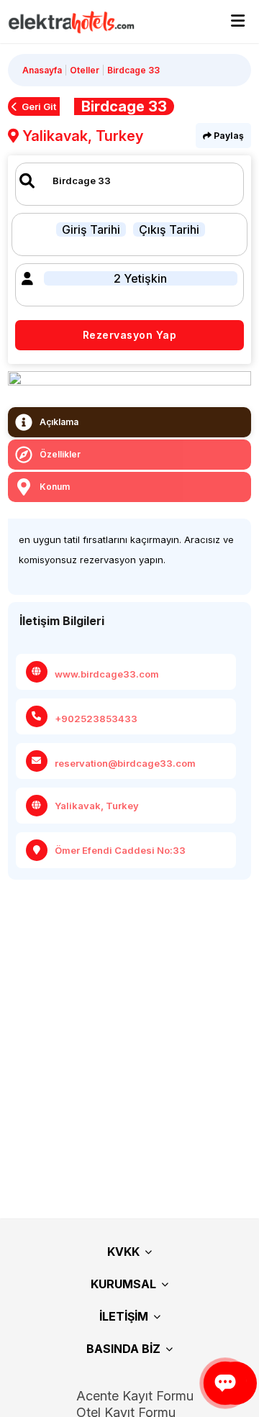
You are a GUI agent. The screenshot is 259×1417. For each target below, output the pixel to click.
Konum (55, 486)
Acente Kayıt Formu (135, 1395)
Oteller (84, 70)
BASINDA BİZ (123, 1348)
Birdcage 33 (133, 70)
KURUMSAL (123, 1284)
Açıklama (59, 421)
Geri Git (39, 106)
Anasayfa (42, 70)
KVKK (123, 1251)
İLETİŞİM (123, 1316)
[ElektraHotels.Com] (65, 21)
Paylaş (228, 135)
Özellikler (60, 454)
